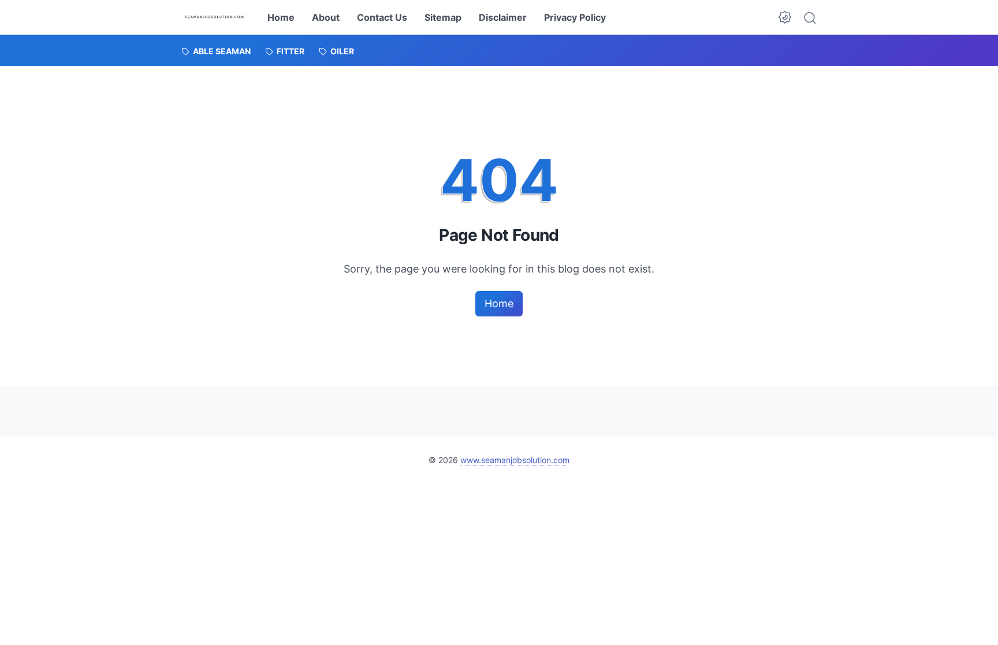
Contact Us (382, 17)
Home (281, 17)
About (326, 17)
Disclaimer (503, 17)
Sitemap (442, 17)
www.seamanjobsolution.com (514, 460)
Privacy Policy (575, 17)
